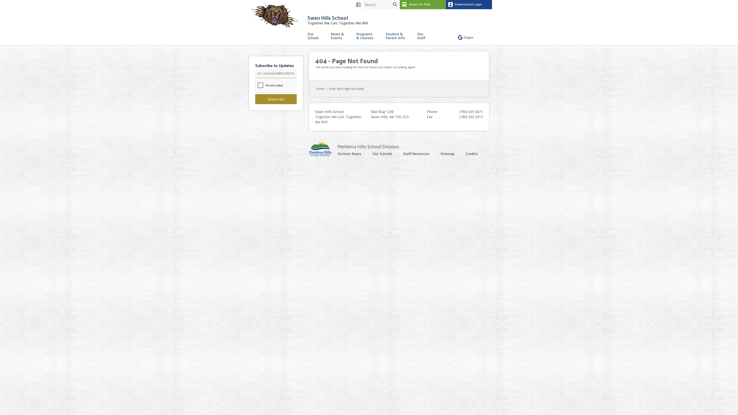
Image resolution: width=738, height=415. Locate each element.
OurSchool (313, 36)
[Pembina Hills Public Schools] (323, 148)
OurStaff (421, 36)
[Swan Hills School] (276, 16)
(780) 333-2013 (471, 117)
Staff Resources (416, 154)
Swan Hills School (328, 17)
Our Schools (382, 154)
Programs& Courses (364, 36)
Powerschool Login (464, 5)
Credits (472, 154)
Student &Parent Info (395, 36)
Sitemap (447, 154)
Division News (349, 154)
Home (320, 88)
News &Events (337, 36)
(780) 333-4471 (471, 111)
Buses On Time (415, 5)
